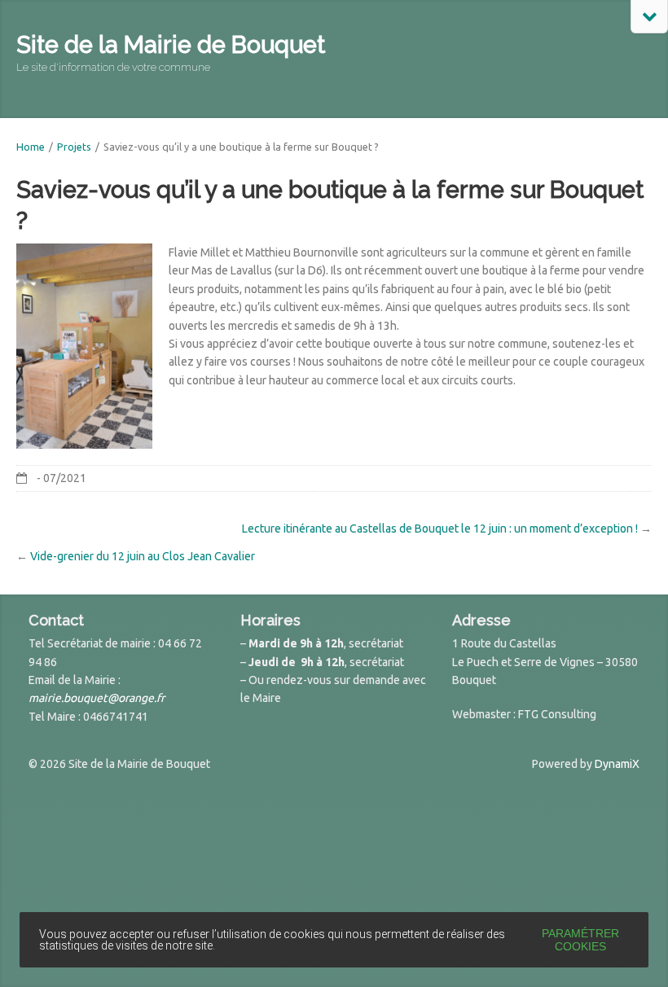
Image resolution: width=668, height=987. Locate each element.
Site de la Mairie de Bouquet (170, 45)
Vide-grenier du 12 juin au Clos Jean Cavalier (142, 556)
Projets (74, 146)
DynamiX (617, 763)
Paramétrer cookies (580, 940)
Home (30, 146)
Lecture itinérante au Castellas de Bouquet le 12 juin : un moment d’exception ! (440, 528)
